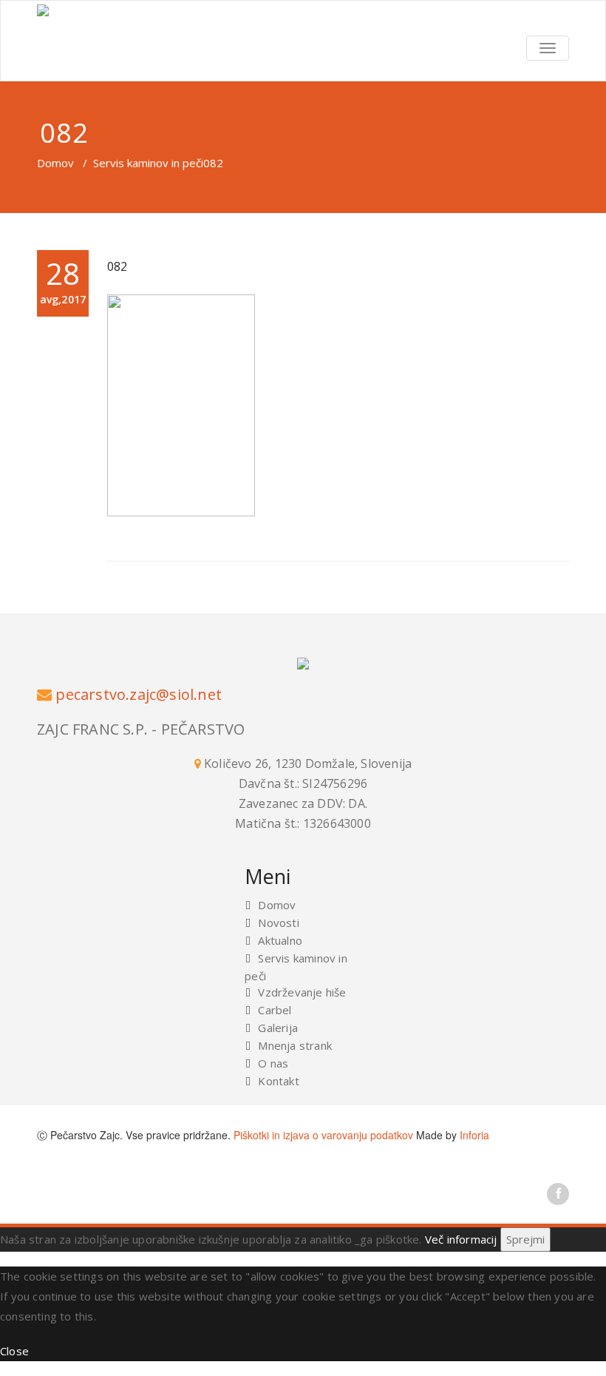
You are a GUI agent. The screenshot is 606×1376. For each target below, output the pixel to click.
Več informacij (461, 1239)
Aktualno (280, 940)
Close (14, 1350)
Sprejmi (525, 1239)
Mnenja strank (295, 1045)
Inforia (474, 1134)
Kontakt (278, 1080)
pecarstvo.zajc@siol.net (138, 694)
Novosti (278, 922)
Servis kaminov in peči (148, 162)
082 (117, 266)
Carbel (274, 1009)
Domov (55, 162)
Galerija (278, 1027)
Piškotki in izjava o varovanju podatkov (323, 1134)
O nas (273, 1063)
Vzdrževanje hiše (302, 992)
